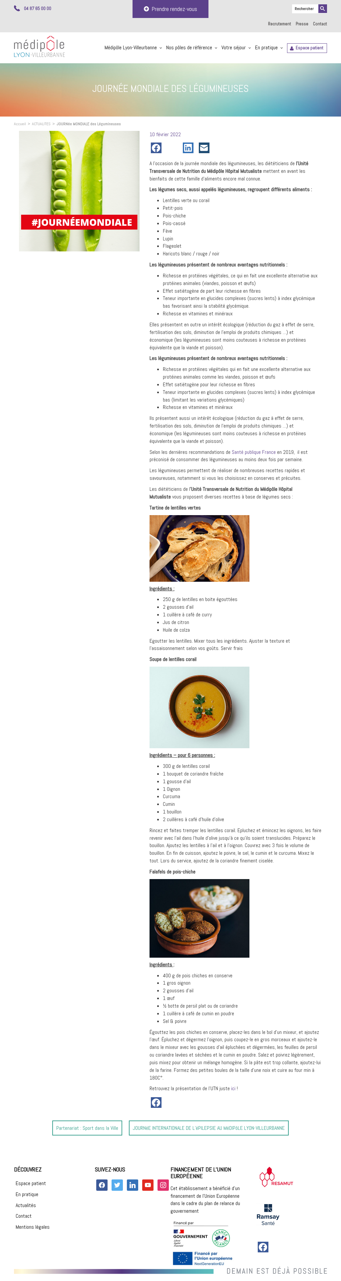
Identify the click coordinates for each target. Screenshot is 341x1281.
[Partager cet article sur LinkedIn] (189, 148)
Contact (320, 24)
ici (233, 1088)
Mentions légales (33, 1226)
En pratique (266, 47)
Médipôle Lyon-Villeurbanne (131, 47)
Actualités (26, 1205)
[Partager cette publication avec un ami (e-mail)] (205, 148)
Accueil (20, 124)
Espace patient (309, 48)
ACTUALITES (41, 124)
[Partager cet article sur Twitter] (173, 148)
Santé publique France (254, 452)
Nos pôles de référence (189, 47)
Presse (302, 24)
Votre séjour (233, 47)
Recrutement (279, 24)
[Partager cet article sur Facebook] (157, 148)
